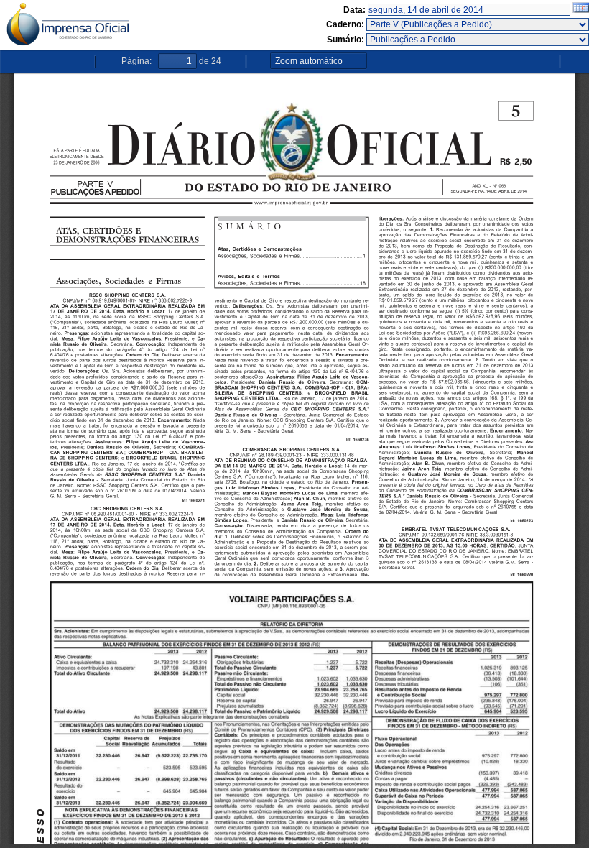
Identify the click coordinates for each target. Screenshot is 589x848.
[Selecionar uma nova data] (580, 10)
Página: (136, 61)
